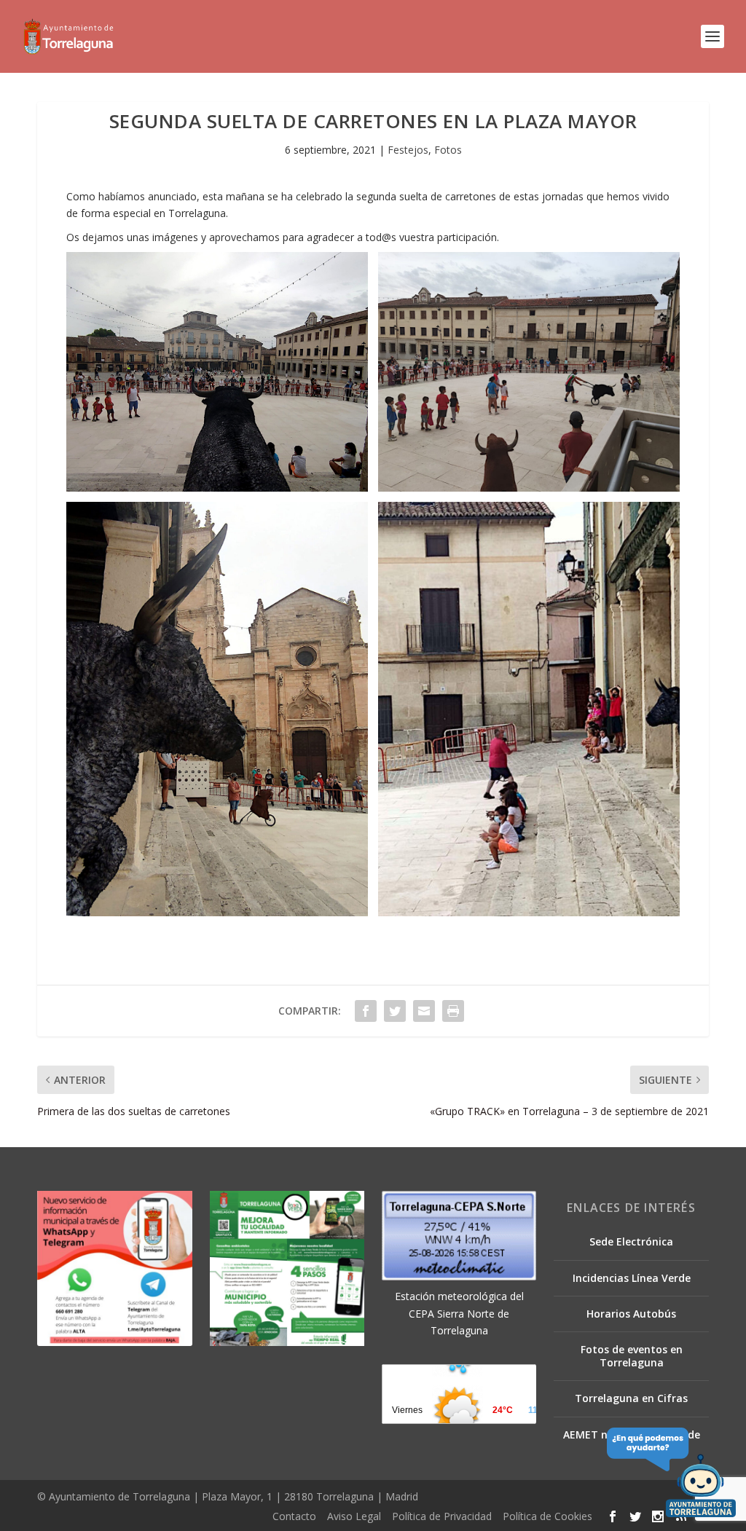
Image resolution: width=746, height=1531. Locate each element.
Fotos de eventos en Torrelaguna (632, 1355)
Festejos (408, 150)
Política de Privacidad (442, 1516)
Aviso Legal (354, 1516)
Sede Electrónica (631, 1241)
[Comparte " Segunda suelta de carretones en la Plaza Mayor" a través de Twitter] (394, 1011)
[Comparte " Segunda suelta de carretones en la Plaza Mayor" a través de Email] (424, 1011)
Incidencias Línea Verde (632, 1278)
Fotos (448, 150)
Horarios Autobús (631, 1314)
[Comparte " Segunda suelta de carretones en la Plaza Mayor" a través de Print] (453, 1011)
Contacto (294, 1516)
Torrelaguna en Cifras (631, 1398)
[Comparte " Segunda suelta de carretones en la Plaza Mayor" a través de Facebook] (365, 1011)
